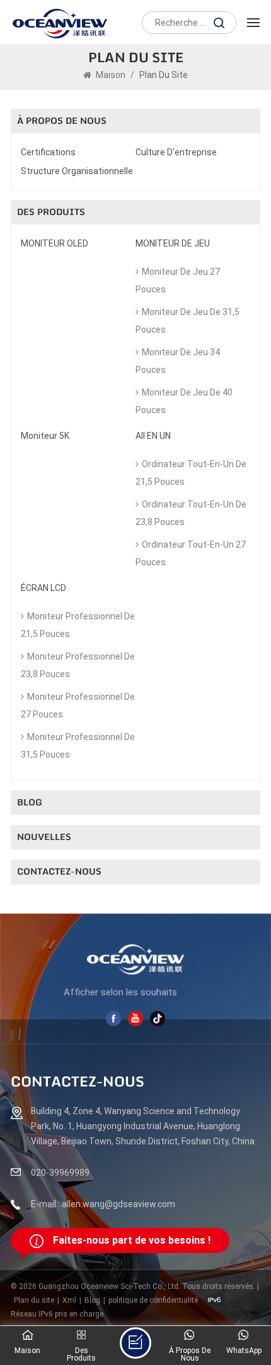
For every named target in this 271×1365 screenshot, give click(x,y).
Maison (110, 75)
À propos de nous (62, 121)
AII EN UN (153, 436)
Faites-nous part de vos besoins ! (131, 1240)
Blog (29, 803)
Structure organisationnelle (77, 171)
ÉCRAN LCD (43, 588)
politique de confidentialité (153, 1300)
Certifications (48, 152)
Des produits (51, 212)
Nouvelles (44, 837)
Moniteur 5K (45, 436)
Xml (69, 1300)
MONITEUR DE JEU (173, 243)
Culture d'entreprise (176, 152)
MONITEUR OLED (54, 243)
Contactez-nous (59, 872)
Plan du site (34, 1300)
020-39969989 (60, 1173)
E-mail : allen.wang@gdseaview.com (103, 1204)
